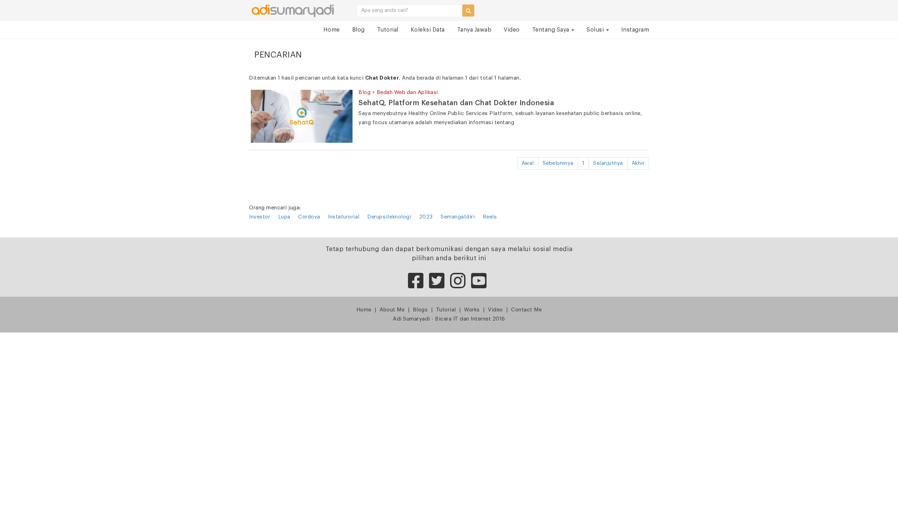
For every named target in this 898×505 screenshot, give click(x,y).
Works (472, 309)
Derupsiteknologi (389, 217)
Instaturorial (344, 217)
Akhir (638, 163)
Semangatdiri (458, 217)
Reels (490, 217)
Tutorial (387, 30)
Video (512, 30)
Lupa (284, 217)
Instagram (635, 30)
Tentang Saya (551, 30)
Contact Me (526, 309)
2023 (426, 217)
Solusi (596, 30)
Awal (528, 163)
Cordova (309, 217)
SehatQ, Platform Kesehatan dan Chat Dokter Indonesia (456, 103)
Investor (259, 217)
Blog (358, 30)
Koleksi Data (428, 30)
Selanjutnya (608, 163)
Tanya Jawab (474, 30)
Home (331, 30)
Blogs (420, 309)
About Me (392, 309)
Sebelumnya (558, 163)
